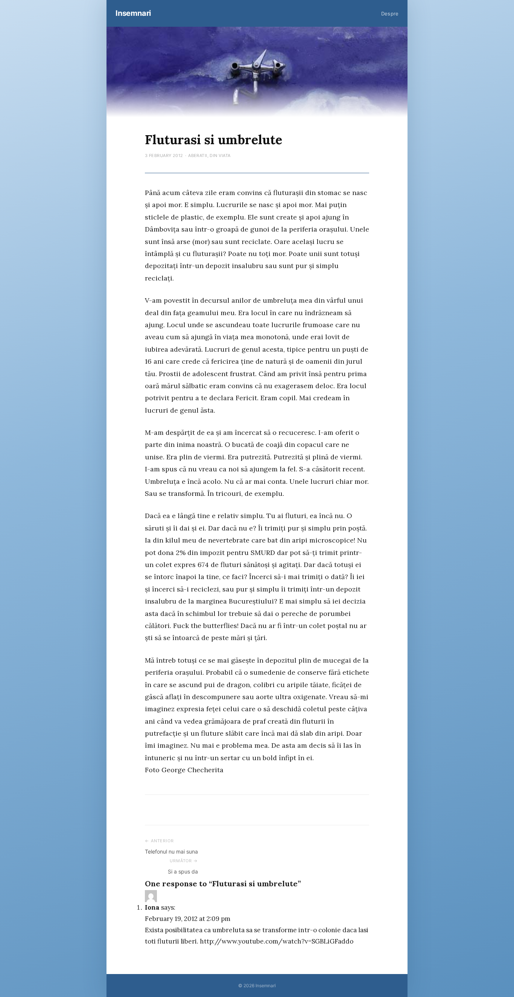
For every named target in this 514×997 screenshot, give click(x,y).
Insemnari (133, 13)
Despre (389, 14)
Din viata (220, 155)
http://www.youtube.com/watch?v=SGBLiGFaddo (276, 941)
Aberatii (197, 155)
